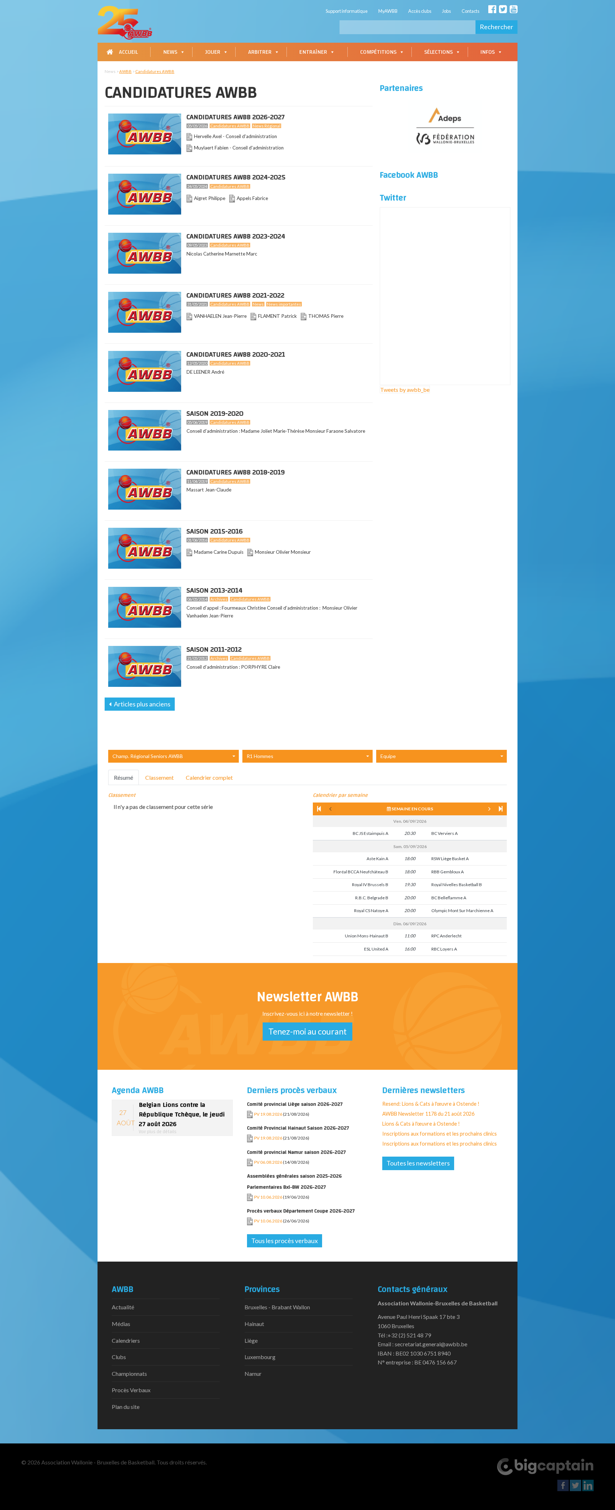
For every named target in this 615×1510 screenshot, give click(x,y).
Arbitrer (260, 52)
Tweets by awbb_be (405, 389)
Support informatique (347, 11)
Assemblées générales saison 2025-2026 (294, 1176)
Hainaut (254, 1323)
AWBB (125, 71)
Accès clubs (419, 11)
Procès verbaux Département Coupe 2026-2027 (301, 1211)
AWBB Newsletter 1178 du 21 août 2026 (428, 1114)
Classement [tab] (159, 777)
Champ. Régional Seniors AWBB (147, 756)
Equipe (388, 756)
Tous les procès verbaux (284, 1241)
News (170, 52)
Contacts (470, 11)
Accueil (128, 52)
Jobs (446, 11)
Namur (253, 1373)
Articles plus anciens (141, 704)
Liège (251, 1340)
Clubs (119, 1356)
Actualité (123, 1307)
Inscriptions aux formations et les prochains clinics (439, 1134)
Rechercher (496, 27)
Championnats (129, 1373)
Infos (487, 52)
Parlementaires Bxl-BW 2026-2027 (286, 1187)
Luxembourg (260, 1356)
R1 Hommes (260, 756)
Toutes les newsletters (418, 1163)
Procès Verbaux (131, 1390)
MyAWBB (388, 11)
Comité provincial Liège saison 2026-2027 (295, 1104)
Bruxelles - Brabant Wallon (277, 1307)
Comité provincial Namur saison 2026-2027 (296, 1152)
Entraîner (313, 52)
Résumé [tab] (123, 777)
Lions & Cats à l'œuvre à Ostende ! (421, 1124)
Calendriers (126, 1340)
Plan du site (126, 1406)
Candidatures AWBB (154, 71)
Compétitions (378, 52)
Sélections (438, 52)
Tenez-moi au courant (307, 1031)
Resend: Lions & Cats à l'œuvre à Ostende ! (430, 1104)
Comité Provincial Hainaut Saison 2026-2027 (298, 1128)
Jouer (212, 52)
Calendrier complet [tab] (209, 777)
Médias (121, 1323)
